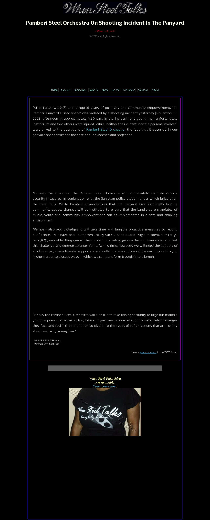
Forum (115, 90)
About (155, 90)
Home (54, 90)
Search (65, 90)
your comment (148, 352)
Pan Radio (129, 90)
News (105, 90)
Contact (143, 90)
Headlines (80, 90)
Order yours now (104, 386)
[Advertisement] (105, 62)
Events (93, 90)
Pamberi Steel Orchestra (105, 129)
